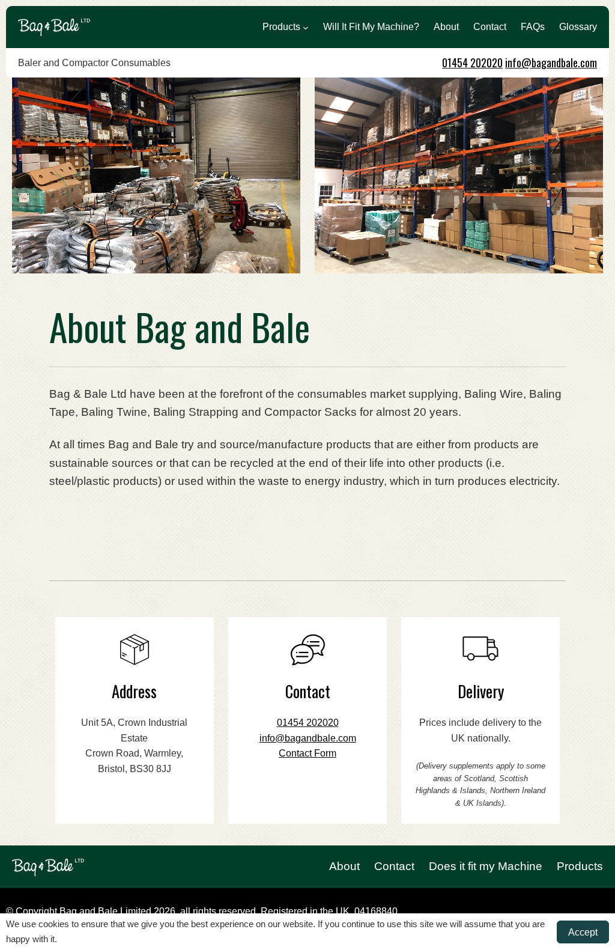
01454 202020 (472, 62)
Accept (583, 932)
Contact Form (307, 753)
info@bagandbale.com (551, 62)
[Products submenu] (306, 27)
